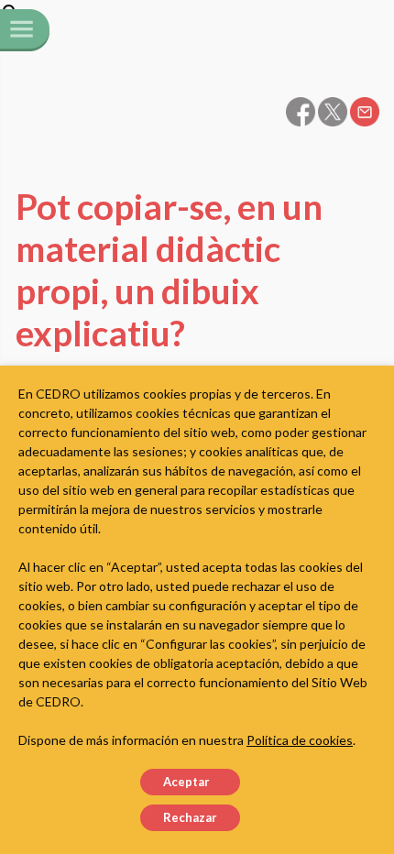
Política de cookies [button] (299, 740)
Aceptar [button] (186, 781)
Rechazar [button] (190, 817)
